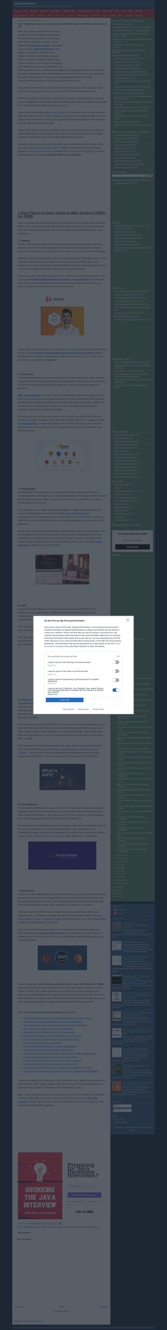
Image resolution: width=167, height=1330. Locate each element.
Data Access (83, 709)
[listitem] (83, 656)
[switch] (115, 662)
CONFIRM (65, 700)
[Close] (128, 620)
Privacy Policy (98, 709)
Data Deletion (68, 709)
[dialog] (83, 665)
